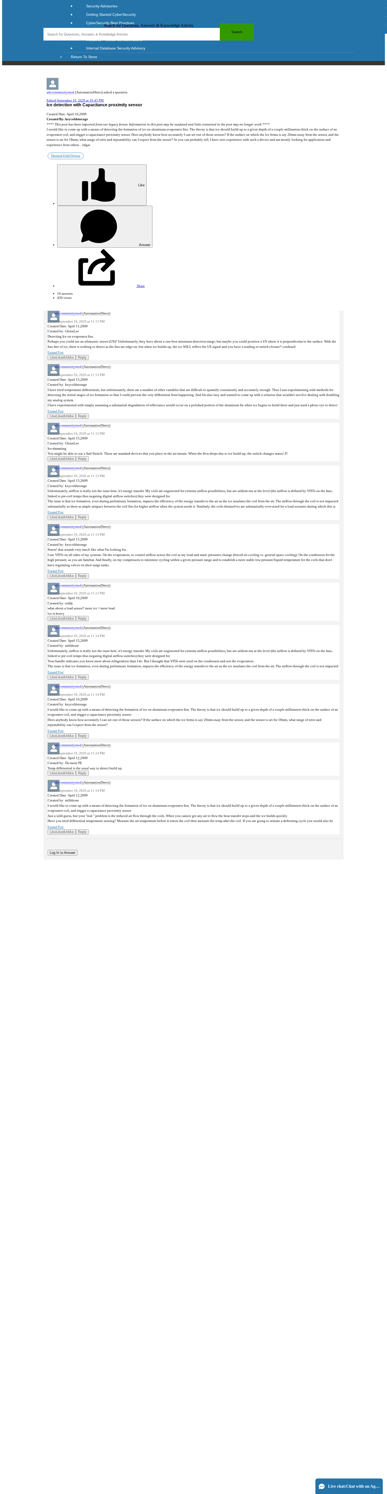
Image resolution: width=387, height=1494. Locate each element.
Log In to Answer (62, 853)
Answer (144, 245)
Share (140, 286)
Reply (82, 357)
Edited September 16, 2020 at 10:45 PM (75, 100)
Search (236, 32)
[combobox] (148, 34)
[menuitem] (214, 6)
